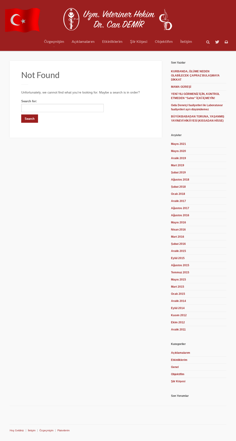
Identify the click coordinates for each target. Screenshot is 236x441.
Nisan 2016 (178, 229)
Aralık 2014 (178, 301)
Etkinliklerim (112, 41)
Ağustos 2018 (180, 179)
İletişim (186, 41)
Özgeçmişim (54, 41)
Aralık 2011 (178, 329)
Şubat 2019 (178, 172)
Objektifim (164, 41)
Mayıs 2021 (178, 144)
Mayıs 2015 (178, 279)
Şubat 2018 (178, 186)
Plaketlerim (63, 430)
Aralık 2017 (178, 201)
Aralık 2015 (178, 251)
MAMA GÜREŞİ (181, 86)
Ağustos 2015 (180, 265)
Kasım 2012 (179, 315)
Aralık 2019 (178, 158)
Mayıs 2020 (178, 151)
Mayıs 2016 (178, 222)
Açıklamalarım (83, 41)
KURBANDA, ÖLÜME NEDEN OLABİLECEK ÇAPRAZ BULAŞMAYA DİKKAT (195, 75)
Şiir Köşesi (138, 41)
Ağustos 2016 (180, 215)
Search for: (29, 101)
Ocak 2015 (178, 293)
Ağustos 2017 (180, 208)
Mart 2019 (177, 165)
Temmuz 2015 (180, 272)
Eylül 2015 (178, 258)
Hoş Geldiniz (17, 430)
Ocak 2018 (178, 194)
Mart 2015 (177, 286)
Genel (175, 367)
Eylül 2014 (178, 308)
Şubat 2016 (178, 243)
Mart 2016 (177, 236)
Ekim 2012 (178, 322)
